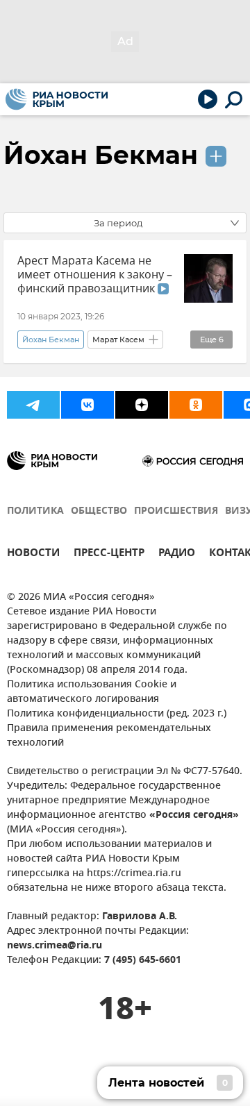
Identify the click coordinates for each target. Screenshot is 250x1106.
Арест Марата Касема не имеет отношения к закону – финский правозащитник (94, 275)
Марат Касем (118, 339)
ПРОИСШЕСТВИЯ (176, 511)
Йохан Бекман (100, 155)
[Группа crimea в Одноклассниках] (195, 405)
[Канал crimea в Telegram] (33, 405)
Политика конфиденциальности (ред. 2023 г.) (116, 714)
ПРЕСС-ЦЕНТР (109, 554)
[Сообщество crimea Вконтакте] (87, 405)
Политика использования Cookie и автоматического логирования (91, 692)
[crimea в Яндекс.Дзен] (141, 405)
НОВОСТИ (33, 554)
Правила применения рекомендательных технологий (109, 736)
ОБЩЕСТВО (99, 511)
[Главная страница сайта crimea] (56, 99)
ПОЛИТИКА (35, 511)
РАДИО (176, 554)
